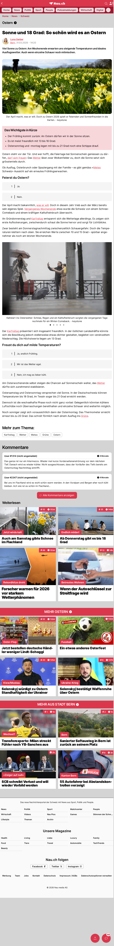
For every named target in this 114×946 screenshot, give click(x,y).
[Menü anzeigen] (111, 3)
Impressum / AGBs (68, 875)
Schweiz (25, 16)
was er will (42, 205)
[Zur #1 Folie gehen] (50, 325)
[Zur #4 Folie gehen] (60, 325)
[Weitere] (108, 10)
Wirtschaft (6, 814)
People (96, 809)
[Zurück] (1, 3)
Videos (27, 814)
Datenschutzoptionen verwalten (96, 875)
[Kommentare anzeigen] (106, 938)
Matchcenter (76, 809)
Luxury (73, 838)
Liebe (49, 838)
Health (4, 838)
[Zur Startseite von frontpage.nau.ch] (57, 3)
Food (3, 843)
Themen (28, 819)
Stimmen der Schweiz (103, 814)
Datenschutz (50, 875)
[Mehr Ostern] (57, 612)
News (15, 16)
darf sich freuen (17, 157)
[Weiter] (107, 282)
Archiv (50, 819)
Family (96, 838)
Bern (12, 42)
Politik (27, 809)
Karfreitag (37, 218)
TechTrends (98, 843)
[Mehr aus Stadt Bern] (57, 704)
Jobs (26, 875)
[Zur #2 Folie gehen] (53, 325)
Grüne (84, 415)
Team (17, 875)
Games (73, 814)
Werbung (6, 875)
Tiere (26, 843)
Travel (50, 843)
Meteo (97, 167)
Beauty (4, 848)
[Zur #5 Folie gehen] (63, 325)
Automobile (75, 843)
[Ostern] (57, 23)
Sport (49, 809)
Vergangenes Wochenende (40, 208)
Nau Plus (51, 814)
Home (5, 16)
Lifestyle (5, 819)
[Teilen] (95, 938)
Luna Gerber (16, 39)
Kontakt (36, 875)
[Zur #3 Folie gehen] (57, 325)
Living (27, 838)
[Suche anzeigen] (106, 3)
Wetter (37, 157)
